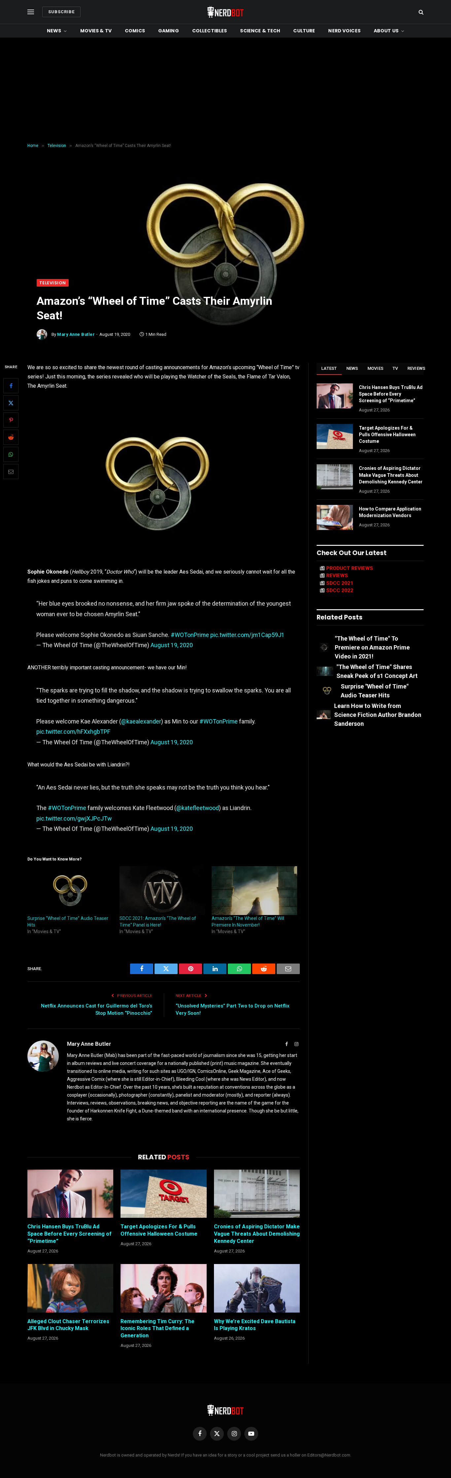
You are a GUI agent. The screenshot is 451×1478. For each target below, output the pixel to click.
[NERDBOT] (225, 12)
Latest (329, 368)
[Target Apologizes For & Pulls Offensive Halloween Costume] (163, 1194)
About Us (386, 30)
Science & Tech (260, 30)
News (54, 30)
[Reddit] (10, 437)
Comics (135, 30)
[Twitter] (10, 403)
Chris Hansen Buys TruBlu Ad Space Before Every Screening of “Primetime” (69, 1233)
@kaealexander (141, 721)
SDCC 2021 (339, 583)
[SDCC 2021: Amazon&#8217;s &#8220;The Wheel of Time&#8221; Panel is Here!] (162, 890)
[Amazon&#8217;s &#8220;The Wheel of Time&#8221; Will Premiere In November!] (254, 890)
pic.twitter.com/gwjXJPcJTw (74, 818)
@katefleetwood (197, 807)
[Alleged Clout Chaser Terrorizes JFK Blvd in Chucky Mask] (70, 1288)
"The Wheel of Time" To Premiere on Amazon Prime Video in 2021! (372, 647)
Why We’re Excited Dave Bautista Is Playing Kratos (254, 1325)
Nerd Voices (344, 30)
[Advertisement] (225, 90)
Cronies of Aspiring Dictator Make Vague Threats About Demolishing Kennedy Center (257, 1233)
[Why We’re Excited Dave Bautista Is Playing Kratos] (257, 1288)
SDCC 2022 (339, 590)
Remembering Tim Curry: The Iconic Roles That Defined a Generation (157, 1328)
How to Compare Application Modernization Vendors (390, 512)
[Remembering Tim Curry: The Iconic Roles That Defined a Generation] (163, 1288)
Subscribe (61, 11)
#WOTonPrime (190, 634)
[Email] (10, 471)
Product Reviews (349, 568)
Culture (304, 30)
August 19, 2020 (172, 645)
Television (52, 283)
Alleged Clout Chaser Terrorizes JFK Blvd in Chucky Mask (68, 1325)
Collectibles (209, 30)
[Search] (420, 12)
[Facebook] (10, 386)
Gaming (168, 30)
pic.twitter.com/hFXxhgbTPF (73, 731)
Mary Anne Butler (76, 334)
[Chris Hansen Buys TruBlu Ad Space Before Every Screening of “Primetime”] (70, 1194)
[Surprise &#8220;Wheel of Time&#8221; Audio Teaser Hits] (70, 890)
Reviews (416, 368)
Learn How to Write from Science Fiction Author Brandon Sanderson (377, 714)
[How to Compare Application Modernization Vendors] (335, 517)
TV (395, 368)
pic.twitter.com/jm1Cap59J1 (247, 634)
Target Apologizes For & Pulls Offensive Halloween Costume (159, 1230)
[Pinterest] (10, 420)
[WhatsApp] (10, 454)
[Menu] (30, 12)
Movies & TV (96, 30)
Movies (375, 368)
